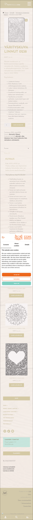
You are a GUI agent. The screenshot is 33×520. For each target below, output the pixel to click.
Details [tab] (27, 244)
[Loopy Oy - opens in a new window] (3, 237)
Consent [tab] (6, 244)
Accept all (16, 274)
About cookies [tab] (16, 244)
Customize (16, 279)
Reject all (16, 283)
